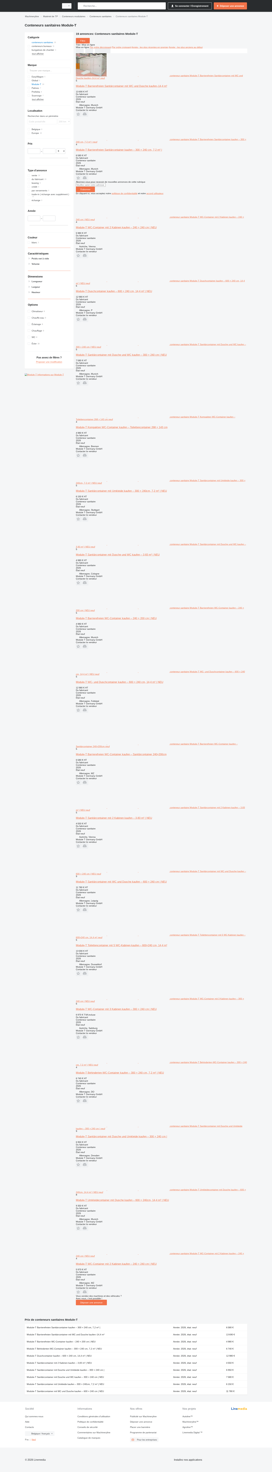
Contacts (29, 1427)
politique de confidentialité (124, 193)
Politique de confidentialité (90, 1422)
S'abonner (85, 189)
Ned (34, 1439)
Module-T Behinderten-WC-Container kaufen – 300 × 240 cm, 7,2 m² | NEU (120, 1072)
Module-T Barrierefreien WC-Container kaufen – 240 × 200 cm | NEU (116, 618)
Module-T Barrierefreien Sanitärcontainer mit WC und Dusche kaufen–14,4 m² (121, 86)
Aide (27, 1422)
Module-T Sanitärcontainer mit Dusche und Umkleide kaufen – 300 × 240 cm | (121, 1136)
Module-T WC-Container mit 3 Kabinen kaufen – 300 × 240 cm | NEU (116, 1009)
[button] (79, 114)
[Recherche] (81, 6)
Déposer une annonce (91, 1302)
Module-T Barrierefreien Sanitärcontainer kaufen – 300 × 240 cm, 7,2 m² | (119, 149)
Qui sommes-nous (34, 1416)
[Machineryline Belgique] (41, 6)
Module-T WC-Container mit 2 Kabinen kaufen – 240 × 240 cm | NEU (116, 227)
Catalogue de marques (88, 1438)
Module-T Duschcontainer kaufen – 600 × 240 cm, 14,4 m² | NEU (114, 291)
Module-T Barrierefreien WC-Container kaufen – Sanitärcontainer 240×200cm (121, 754)
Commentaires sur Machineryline (93, 1432)
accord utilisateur (154, 193)
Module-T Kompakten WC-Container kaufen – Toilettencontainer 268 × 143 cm (121, 427)
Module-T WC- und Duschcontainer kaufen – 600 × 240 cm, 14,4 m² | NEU (119, 682)
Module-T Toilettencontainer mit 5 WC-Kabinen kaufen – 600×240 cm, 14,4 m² (121, 945)
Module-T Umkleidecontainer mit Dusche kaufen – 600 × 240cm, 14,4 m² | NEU (122, 1200)
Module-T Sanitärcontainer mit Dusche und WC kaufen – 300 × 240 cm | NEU (121, 354)
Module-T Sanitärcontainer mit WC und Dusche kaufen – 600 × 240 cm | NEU (121, 881)
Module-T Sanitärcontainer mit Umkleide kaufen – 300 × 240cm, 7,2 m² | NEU (121, 490)
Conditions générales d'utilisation (93, 1416)
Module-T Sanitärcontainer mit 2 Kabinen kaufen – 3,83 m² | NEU (114, 817)
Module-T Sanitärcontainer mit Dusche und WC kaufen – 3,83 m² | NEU (118, 554)
